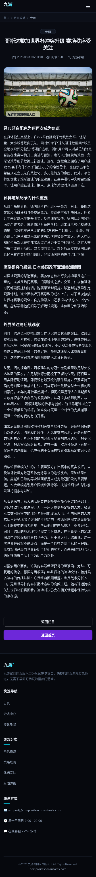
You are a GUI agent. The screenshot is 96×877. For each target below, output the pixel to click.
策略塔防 (10, 762)
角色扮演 (10, 751)
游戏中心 (10, 714)
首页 (6, 18)
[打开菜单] (87, 6)
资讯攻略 (19, 18)
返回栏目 (48, 622)
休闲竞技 (10, 773)
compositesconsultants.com (48, 869)
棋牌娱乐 (10, 784)
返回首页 (48, 635)
